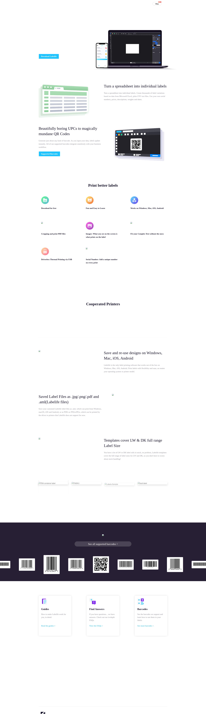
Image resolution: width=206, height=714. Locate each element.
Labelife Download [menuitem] (79, 3)
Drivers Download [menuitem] (96, 3)
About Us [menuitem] (135, 3)
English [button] (167, 4)
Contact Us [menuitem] (124, 3)
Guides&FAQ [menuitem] (111, 3)
